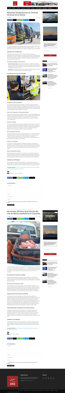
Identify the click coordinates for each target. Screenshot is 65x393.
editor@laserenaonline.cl (29, 380)
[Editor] (7, 17)
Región (10, 10)
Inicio (7, 10)
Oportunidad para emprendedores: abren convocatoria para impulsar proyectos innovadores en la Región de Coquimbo (52, 83)
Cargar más (49, 88)
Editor (10, 17)
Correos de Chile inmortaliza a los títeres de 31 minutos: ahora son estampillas (53, 64)
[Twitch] (51, 378)
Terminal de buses (20, 173)
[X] (53, 378)
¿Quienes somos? (47, 390)
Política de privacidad (41, 390)
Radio (29, 390)
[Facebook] (43, 378)
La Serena (35, 47)
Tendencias (56, 390)
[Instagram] (46, 378)
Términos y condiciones (34, 390)
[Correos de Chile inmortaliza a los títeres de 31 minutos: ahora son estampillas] (44, 64)
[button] (57, 8)
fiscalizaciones (11, 173)
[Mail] (48, 378)
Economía (21, 390)
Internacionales (26, 390)
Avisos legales (52, 390)
